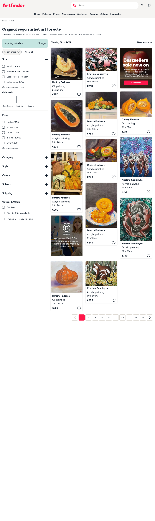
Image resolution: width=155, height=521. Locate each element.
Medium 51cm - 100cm (18, 71)
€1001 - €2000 (14, 137)
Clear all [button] (29, 52)
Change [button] (42, 43)
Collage (104, 14)
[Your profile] (142, 5)
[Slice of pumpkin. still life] (66, 72)
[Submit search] (74, 5)
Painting (46, 14)
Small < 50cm (13, 66)
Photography (68, 14)
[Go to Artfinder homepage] (13, 5)
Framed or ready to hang (20, 219)
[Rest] (136, 228)
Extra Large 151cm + (17, 82)
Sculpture (82, 14)
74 (136, 358)
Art (12, 21)
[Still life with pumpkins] (101, 114)
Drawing (94, 14)
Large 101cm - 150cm (17, 77)
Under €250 (13, 122)
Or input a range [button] (10, 148)
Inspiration (115, 14)
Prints (56, 14)
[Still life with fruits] (101, 159)
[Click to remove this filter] (18, 52)
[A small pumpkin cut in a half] (136, 112)
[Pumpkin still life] (66, 182)
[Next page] (150, 358)
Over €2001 (12, 143)
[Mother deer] (101, 269)
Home (4, 21)
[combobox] (144, 42)
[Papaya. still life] (66, 125)
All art (37, 14)
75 (143, 358)
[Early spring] (101, 68)
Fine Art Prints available (18, 213)
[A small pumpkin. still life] (66, 284)
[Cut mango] (101, 214)
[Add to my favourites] (79, 94)
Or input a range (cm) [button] (13, 87)
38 (122, 358)
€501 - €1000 (13, 132)
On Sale (11, 207)
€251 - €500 (13, 127)
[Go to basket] (149, 5)
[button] (144, 42)
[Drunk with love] (136, 166)
